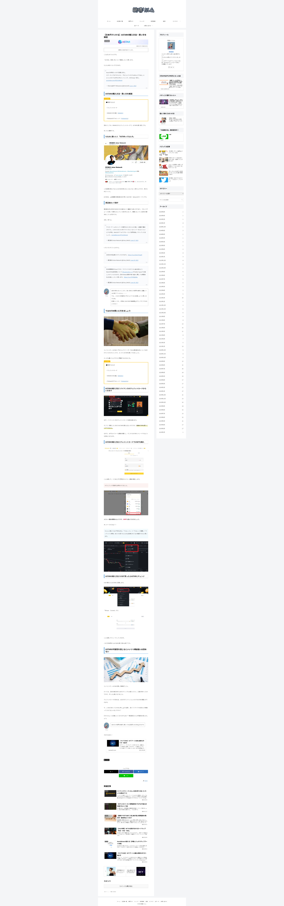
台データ (157, 901)
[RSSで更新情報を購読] (173, 67)
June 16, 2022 (134, 282)
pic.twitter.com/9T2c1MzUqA (119, 235)
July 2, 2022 (133, 86)
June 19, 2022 (134, 260)
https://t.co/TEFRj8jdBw (131, 277)
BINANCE (120, 113)
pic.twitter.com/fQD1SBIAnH (114, 80)
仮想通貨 (107, 760)
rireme (171, 52)
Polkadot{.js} (124, 118)
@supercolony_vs (127, 272)
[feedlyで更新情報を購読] (171, 67)
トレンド (136, 901)
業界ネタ (131, 901)
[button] (182, 200)
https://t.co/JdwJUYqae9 (135, 255)
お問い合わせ (164, 901)
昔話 (147, 901)
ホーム (118, 901)
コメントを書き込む (126, 886)
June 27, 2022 (134, 240)
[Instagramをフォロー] (169, 67)
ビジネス (151, 901)
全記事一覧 (124, 901)
